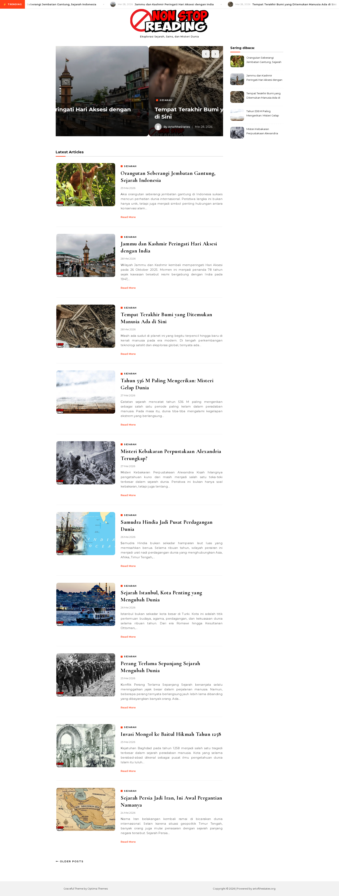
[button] (60, 85)
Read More (128, 217)
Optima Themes (97, 888)
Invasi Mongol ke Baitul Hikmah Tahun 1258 (171, 734)
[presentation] (206, 54)
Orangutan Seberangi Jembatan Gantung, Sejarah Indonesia (263, 60)
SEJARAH (130, 166)
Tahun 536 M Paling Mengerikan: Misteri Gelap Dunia (262, 114)
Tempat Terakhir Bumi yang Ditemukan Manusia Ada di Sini (263, 96)
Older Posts (71, 861)
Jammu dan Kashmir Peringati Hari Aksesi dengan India (264, 78)
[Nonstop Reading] (169, 21)
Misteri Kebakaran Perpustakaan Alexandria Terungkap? (262, 131)
